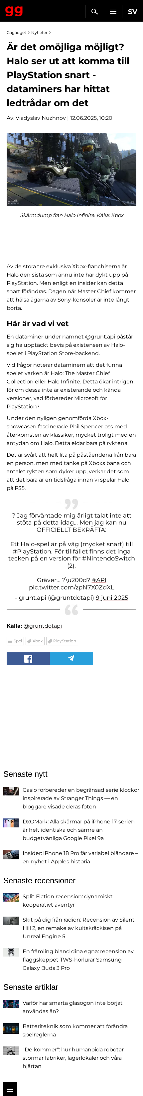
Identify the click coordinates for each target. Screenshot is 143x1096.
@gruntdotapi (43, 626)
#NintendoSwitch (108, 558)
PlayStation (64, 640)
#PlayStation (32, 551)
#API (99, 580)
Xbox (38, 640)
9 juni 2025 (112, 597)
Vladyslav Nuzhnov (41, 118)
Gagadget (14, 10)
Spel (18, 640)
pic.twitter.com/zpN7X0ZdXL (71, 587)
